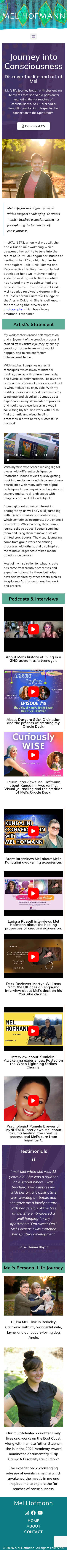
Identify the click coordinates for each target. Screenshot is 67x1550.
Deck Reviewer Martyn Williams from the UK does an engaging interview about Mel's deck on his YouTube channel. (33, 988)
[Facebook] (33, 1513)
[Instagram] (27, 1513)
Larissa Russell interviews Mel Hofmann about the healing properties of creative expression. (33, 924)
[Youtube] (40, 1513)
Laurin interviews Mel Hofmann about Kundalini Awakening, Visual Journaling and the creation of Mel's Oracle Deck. (33, 787)
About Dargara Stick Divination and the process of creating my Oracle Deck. (33, 723)
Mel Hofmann (33, 1503)
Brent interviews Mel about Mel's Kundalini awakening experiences (33, 860)
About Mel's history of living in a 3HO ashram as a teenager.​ (33, 659)
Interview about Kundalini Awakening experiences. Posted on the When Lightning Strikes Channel (33, 1062)
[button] (33, 36)
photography (14, 309)
